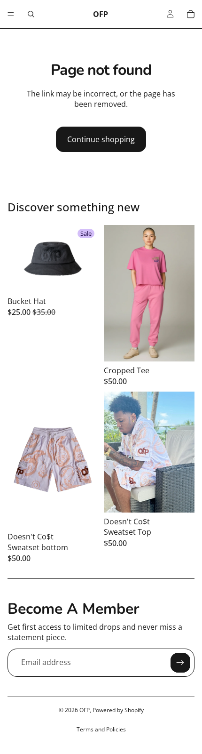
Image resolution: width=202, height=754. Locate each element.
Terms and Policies (101, 729)
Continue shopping (101, 139)
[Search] (31, 14)
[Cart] (190, 14)
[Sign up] (180, 663)
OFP (84, 710)
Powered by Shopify (118, 710)
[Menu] (11, 14)
